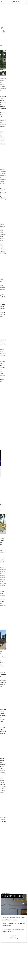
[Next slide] (4, 60)
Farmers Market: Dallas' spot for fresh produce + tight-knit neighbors (14, 924)
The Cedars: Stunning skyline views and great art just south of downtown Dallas (13, 919)
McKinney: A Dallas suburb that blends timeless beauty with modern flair (13, 930)
